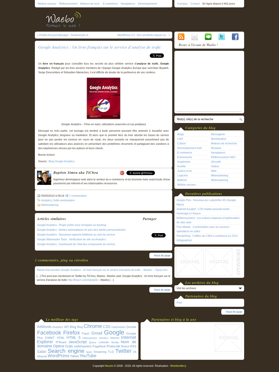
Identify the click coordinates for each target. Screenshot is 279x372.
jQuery (92, 342)
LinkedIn (104, 342)
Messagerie (218, 134)
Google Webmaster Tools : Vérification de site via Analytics (71, 239)
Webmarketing (219, 175)
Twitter (123, 351)
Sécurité (216, 161)
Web (213, 170)
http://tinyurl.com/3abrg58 (83, 280)
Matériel (182, 180)
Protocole (113, 346)
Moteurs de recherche (224, 143)
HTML (61, 338)
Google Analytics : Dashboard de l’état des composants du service (76, 244)
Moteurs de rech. (90, 3)
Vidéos (215, 166)
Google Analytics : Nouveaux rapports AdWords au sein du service (76, 234)
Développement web (189, 148)
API (66, 327)
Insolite (181, 166)
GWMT (50, 338)
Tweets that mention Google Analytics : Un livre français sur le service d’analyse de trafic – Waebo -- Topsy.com (102, 269)
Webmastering (49, 204)
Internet (114, 338)
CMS (180, 138)
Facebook (49, 332)
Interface (103, 338)
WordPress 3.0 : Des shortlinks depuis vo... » (143, 35)
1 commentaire (78, 195)
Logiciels (182, 175)
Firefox (71, 333)
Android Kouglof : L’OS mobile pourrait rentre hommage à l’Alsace (203, 211)
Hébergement (89, 338)
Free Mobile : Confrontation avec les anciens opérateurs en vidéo (203, 229)
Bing (73, 327)
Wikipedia (42, 356)
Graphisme (183, 161)
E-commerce (110, 3)
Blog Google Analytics (62, 161)
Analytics (46, 200)
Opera (58, 346)
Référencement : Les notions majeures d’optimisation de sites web (208, 220)
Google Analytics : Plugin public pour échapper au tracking (71, 225)
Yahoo (74, 356)
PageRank (99, 346)
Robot (125, 346)
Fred (179, 302)
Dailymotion (118, 327)
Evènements (184, 157)
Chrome (93, 326)
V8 (134, 351)
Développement (147, 3)
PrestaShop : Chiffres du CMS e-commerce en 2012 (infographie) (207, 238)
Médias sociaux (47, 3)
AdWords (44, 327)
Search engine (66, 351)
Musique (216, 148)
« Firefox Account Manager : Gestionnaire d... (63, 35)
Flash (85, 333)
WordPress (58, 355)
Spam (89, 352)
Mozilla (115, 342)
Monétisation (218, 138)
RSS (133, 346)
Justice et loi (184, 170)
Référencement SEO (223, 157)
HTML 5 (73, 338)
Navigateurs (128, 3)
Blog (80, 327)
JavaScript (77, 342)
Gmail (96, 333)
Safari (41, 351)
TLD (111, 351)
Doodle (131, 327)
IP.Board (61, 342)
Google (114, 332)
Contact (195, 3)
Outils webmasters (64, 200)
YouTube (88, 355)
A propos (182, 3)
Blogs (180, 134)
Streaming (100, 351)
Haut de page (162, 255)
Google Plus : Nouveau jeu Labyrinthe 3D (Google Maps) (206, 202)
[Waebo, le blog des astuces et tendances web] (65, 19)
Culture (181, 143)
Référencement (68, 3)
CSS (106, 327)
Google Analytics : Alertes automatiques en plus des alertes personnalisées (81, 229)
